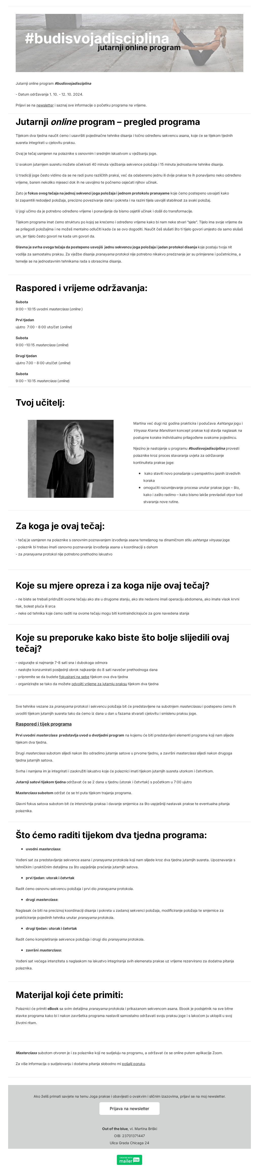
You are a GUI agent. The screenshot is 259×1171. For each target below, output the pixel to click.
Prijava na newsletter (129, 1108)
